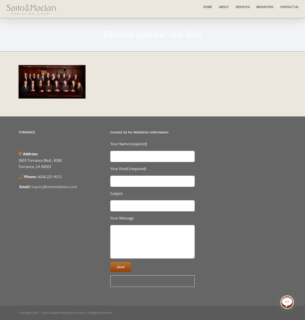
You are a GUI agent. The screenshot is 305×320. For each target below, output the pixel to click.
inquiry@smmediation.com (54, 186)
